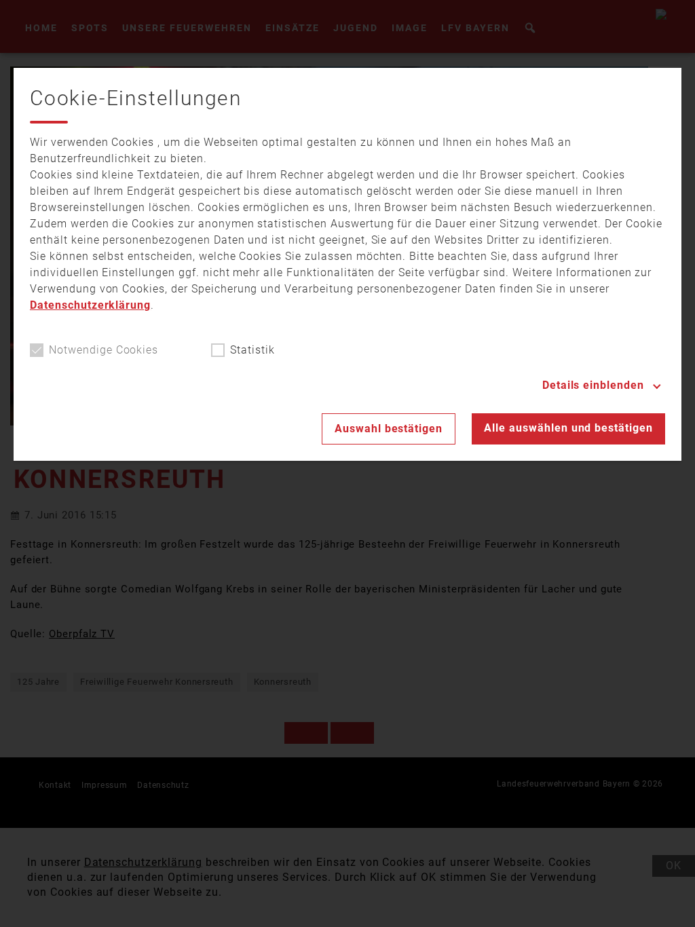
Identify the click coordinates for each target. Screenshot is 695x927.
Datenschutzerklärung (90, 305)
